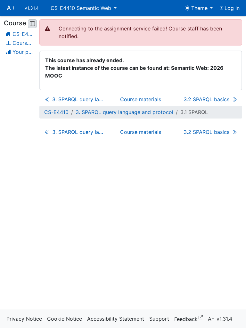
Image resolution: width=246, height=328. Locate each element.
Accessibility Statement (115, 319)
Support (159, 319)
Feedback (189, 318)
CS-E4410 (56, 112)
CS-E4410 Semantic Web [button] (82, 8)
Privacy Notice (24, 319)
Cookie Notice (64, 319)
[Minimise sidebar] (32, 23)
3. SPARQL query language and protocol (124, 112)
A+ (11, 8)
